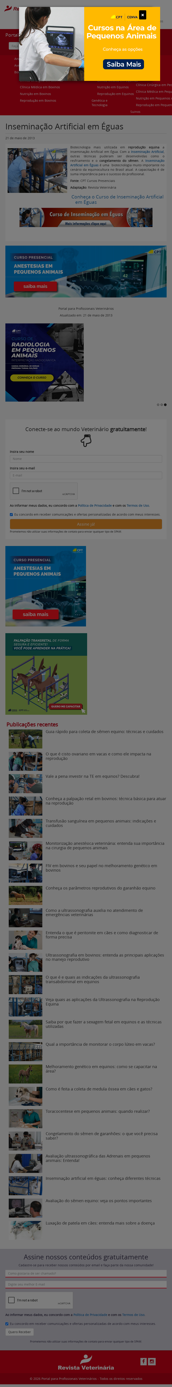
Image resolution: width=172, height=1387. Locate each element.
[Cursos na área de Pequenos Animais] (89, 43)
